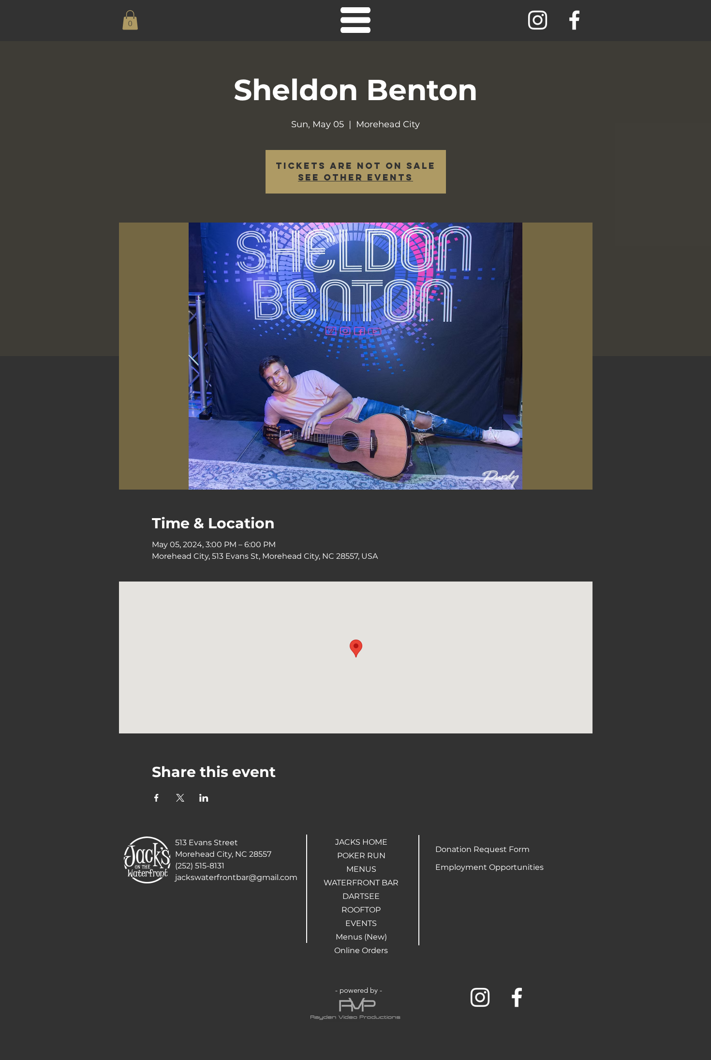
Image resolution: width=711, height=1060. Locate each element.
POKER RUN (361, 855)
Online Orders (361, 950)
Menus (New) (361, 936)
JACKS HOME (361, 842)
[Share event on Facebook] (156, 798)
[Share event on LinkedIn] (203, 798)
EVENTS (361, 923)
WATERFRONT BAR (361, 882)
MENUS (361, 869)
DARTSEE (361, 896)
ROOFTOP (361, 909)
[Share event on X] (180, 798)
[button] (130, 20)
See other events (355, 177)
